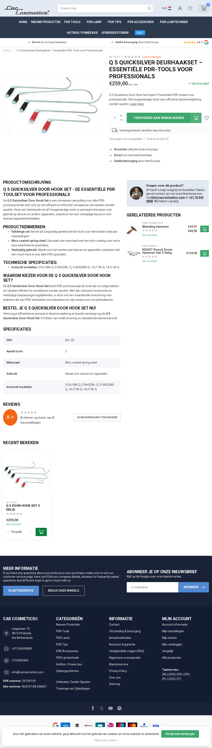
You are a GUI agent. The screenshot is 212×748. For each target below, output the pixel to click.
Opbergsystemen (115, 32)
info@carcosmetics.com (168, 197)
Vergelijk (16, 531)
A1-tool (114, 57)
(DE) (179, 674)
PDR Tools (72, 22)
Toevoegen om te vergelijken (126, 138)
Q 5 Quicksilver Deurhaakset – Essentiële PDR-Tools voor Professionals (60, 50)
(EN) (172, 674)
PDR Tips (114, 22)
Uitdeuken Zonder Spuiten (73, 682)
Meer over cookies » (106, 740)
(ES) (172, 678)
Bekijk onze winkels (63, 590)
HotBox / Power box (82, 32)
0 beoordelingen (151, 56)
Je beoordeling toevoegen (97, 417)
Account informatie (175, 624)
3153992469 (20, 660)
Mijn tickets (169, 637)
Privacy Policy (118, 671)
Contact (114, 624)
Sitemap (114, 684)
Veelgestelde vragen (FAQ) (126, 651)
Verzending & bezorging (125, 631)
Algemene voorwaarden (125, 657)
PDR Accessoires (141, 22)
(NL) (164, 674)
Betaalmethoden (120, 637)
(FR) (187, 674)
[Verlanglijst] (190, 8)
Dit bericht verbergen (180, 734)
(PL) (164, 678)
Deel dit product (156, 138)
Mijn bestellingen (173, 631)
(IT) (179, 678)
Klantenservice (21, 590)
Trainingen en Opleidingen (73, 688)
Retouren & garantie (122, 644)
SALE (139, 32)
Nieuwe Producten (45, 22)
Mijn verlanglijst (172, 644)
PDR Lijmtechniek (174, 22)
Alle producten (171, 657)
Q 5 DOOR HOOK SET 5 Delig (23, 507)
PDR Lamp (94, 22)
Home (23, 22)
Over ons (115, 677)
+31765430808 (22, 648)
